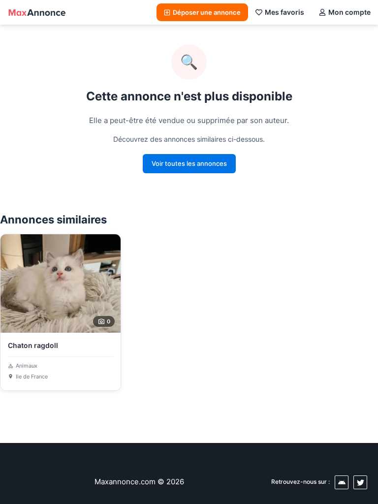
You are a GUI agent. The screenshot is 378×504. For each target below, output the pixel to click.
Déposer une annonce (207, 12)
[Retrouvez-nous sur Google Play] (341, 482)
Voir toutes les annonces (189, 163)
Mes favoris (284, 12)
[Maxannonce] (36, 12)
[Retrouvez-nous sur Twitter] (360, 482)
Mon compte (349, 12)
